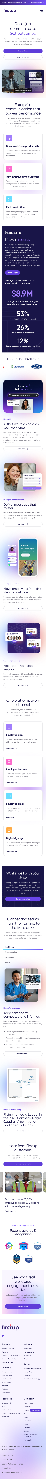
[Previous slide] (7, 1182)
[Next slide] (39, 1182)
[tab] (23, 947)
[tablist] (23, 954)
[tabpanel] (23, 1012)
